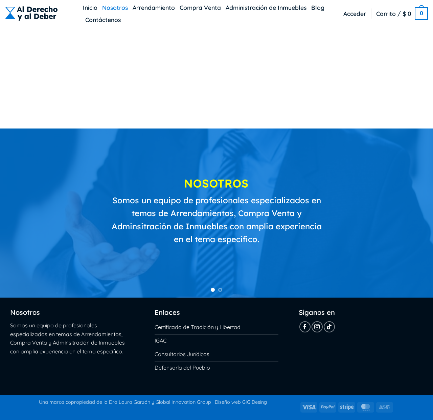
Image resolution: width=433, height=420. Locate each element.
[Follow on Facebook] (305, 326)
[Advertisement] (216, 77)
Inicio (90, 7)
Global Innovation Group (183, 402)
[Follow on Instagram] (317, 326)
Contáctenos (103, 19)
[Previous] (17, 213)
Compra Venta (200, 7)
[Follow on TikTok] (329, 326)
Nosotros (115, 7)
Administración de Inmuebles (266, 7)
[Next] (416, 213)
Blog (317, 7)
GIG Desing (254, 402)
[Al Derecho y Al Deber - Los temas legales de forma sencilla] (39, 13)
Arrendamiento (154, 7)
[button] (354, 13)
